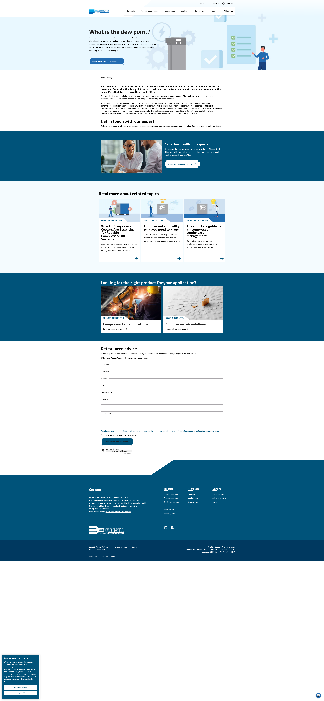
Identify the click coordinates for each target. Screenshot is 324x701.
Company (105, 378)
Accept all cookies (20, 687)
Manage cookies (120, 547)
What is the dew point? (119, 31)
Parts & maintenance (149, 11)
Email (104, 407)
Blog (213, 11)
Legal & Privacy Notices (98, 547)
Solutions (184, 11)
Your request (106, 414)
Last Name (106, 371)
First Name (106, 364)
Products (131, 11)
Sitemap (134, 547)
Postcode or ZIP (107, 392)
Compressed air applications (125, 324)
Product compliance (97, 549)
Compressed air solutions (186, 324)
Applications (170, 11)
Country (105, 399)
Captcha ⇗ (127, 453)
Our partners (200, 11)
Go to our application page (113, 329)
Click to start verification (118, 451)
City (103, 385)
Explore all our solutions (176, 329)
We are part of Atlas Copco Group (102, 556)
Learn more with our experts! (105, 61)
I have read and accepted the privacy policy (120, 435)
